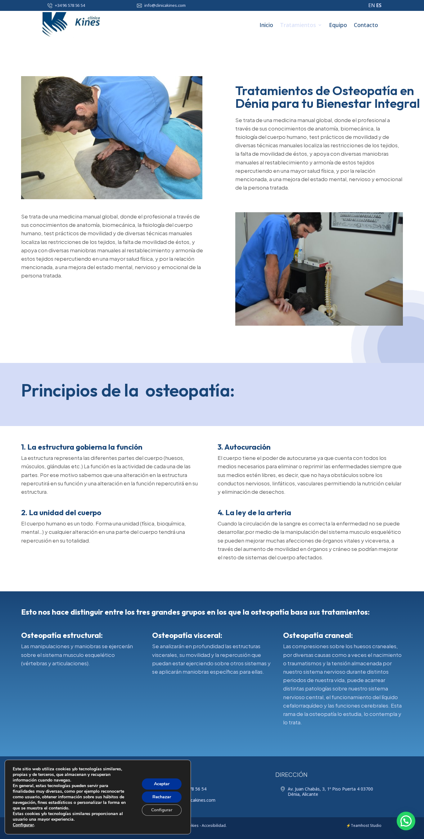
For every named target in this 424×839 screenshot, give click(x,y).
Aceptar (161, 784)
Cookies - (192, 825)
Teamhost (360, 825)
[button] (406, 821)
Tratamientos (298, 25)
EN (371, 5)
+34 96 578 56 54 (70, 5)
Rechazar (161, 797)
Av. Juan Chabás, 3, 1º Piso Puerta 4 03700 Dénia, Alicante (330, 791)
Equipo (338, 25)
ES (378, 5)
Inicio (266, 25)
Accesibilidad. (214, 825)
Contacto (366, 25)
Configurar (23, 825)
